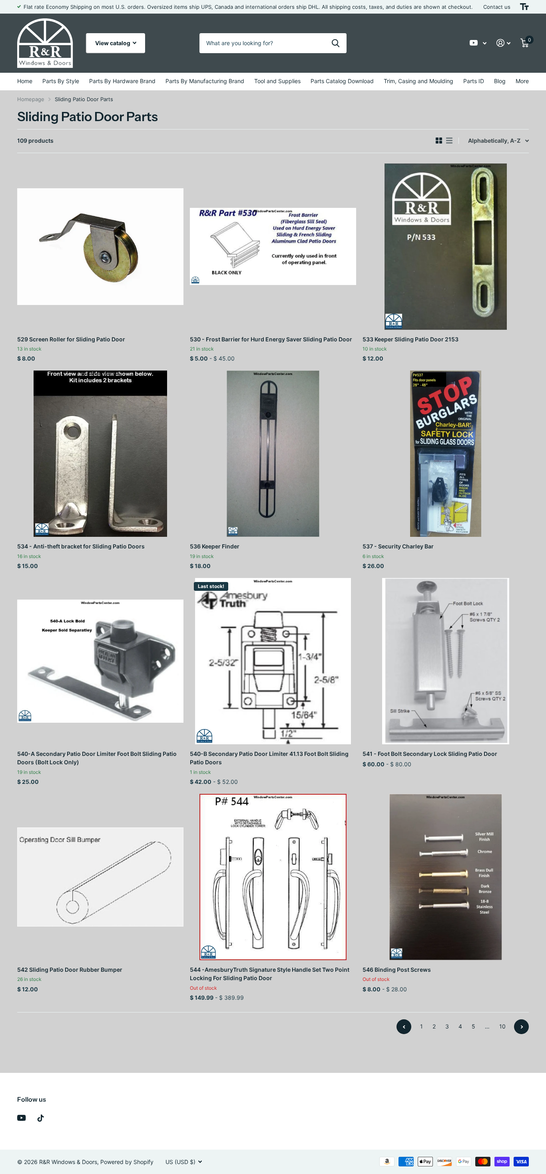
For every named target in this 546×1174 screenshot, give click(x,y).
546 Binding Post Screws (397, 969)
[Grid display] (439, 141)
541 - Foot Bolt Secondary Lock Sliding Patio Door (430, 753)
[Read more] (478, 43)
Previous (404, 1026)
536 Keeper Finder (214, 546)
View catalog (113, 43)
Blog (500, 81)
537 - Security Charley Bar (398, 546)
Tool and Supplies (277, 81)
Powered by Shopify (126, 1161)
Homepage (30, 99)
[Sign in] (503, 43)
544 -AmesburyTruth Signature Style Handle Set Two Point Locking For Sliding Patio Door (269, 973)
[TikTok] (41, 1118)
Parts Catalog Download (342, 81)
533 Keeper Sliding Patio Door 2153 (410, 339)
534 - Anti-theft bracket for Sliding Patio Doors (81, 546)
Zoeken (336, 43)
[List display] (449, 141)
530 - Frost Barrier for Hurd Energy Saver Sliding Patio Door (271, 339)
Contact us (496, 7)
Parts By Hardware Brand (122, 81)
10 (502, 1026)
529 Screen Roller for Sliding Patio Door (71, 339)
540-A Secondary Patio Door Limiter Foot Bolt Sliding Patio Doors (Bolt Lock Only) (97, 757)
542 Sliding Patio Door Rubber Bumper (69, 969)
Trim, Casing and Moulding (418, 81)
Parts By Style (60, 81)
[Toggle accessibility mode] (524, 7)
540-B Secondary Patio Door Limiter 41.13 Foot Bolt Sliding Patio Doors (269, 757)
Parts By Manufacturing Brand (204, 81)
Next (521, 1026)
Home (24, 81)
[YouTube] (21, 1118)
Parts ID (473, 81)
